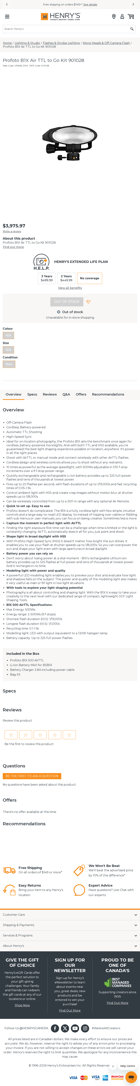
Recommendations (108, 394)
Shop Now (22, 1005)
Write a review (12, 231)
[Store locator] (114, 16)
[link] (9, 870)
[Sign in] (122, 16)
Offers (81, 394)
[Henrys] (61, 16)
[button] (7, 4)
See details (90, 4)
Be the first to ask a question (32, 776)
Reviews (50, 394)
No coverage (89, 278)
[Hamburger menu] (7, 16)
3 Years (47, 278)
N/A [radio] (8, 335)
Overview (14, 394)
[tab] (13, 395)
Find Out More (70, 1010)
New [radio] (9, 364)
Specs (32, 394)
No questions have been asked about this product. (39, 784)
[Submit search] (132, 29)
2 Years (66, 278)
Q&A (66, 394)
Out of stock (66, 302)
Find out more (13, 247)
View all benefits (70, 288)
